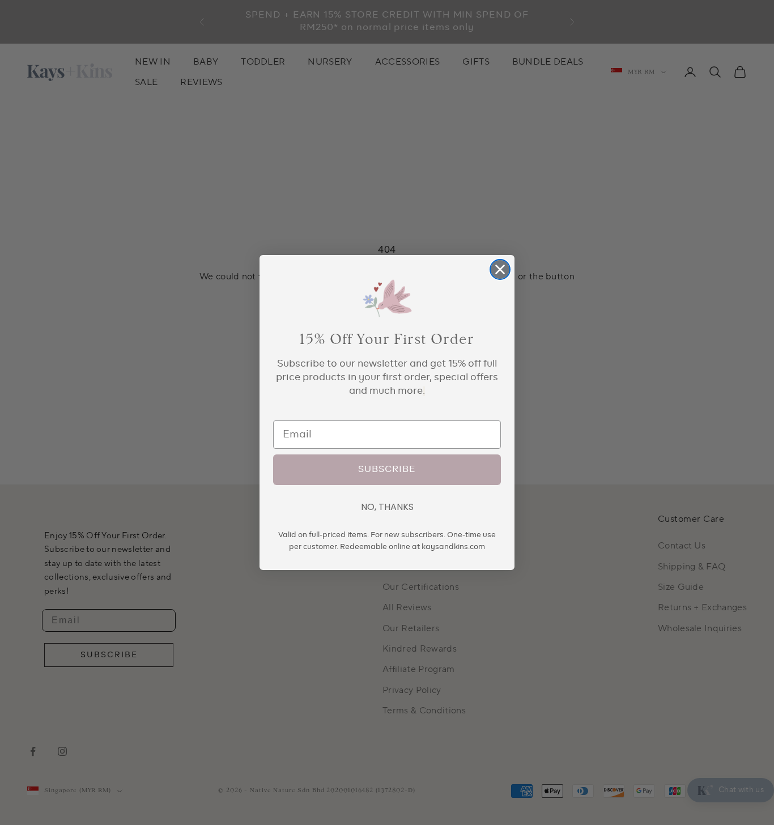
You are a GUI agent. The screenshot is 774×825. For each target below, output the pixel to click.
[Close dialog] (500, 269)
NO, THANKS (387, 506)
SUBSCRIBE (387, 469)
